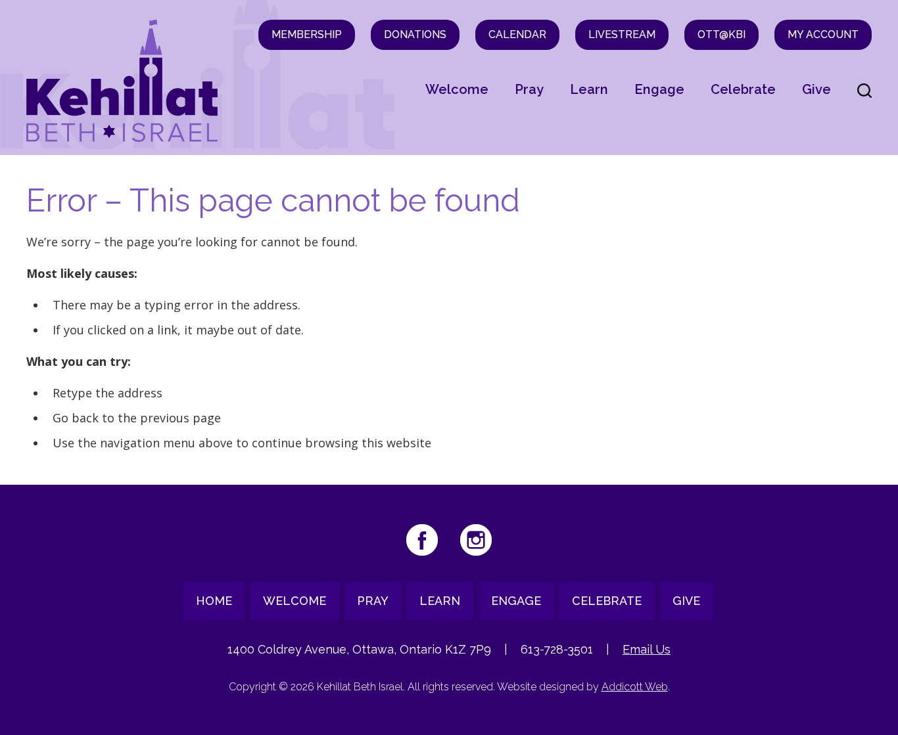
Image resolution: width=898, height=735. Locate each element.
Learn (589, 89)
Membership (307, 34)
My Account (823, 34)
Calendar (517, 34)
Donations (415, 34)
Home (214, 601)
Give (816, 89)
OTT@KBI (721, 34)
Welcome (456, 89)
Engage (659, 89)
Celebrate (743, 89)
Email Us (647, 649)
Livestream (621, 34)
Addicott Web (635, 686)
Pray (529, 89)
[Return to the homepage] (122, 81)
